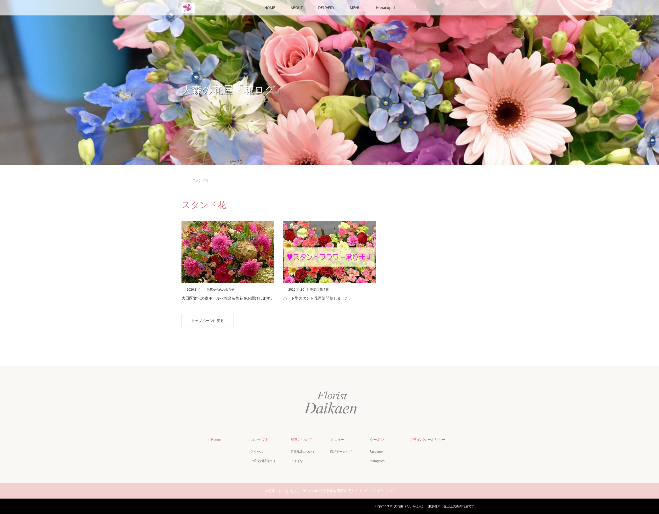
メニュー (337, 439)
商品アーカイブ (341, 451)
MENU (355, 7)
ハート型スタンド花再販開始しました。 (318, 298)
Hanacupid (385, 7)
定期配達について (302, 451)
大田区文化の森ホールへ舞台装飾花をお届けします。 (227, 298)
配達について (301, 439)
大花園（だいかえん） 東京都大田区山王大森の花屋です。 (436, 506)
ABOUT (297, 7)
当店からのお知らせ (221, 289)
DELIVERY (326, 7)
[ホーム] (183, 174)
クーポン (377, 439)
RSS (212, 505)
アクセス (257, 451)
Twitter (185, 505)
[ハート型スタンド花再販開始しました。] (329, 252)
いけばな (296, 461)
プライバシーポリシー (427, 439)
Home (216, 439)
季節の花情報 (319, 289)
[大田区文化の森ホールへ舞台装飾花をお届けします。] (227, 252)
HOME (269, 7)
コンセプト (260, 439)
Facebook (376, 451)
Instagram (377, 461)
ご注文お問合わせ (263, 461)
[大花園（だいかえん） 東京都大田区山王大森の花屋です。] (329, 413)
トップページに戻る (207, 320)
